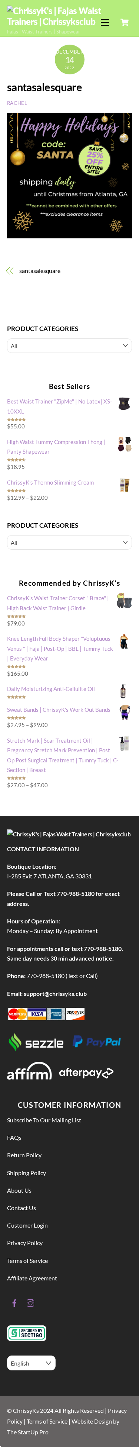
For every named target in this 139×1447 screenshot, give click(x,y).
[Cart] (124, 22)
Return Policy (24, 1154)
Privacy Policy (25, 1242)
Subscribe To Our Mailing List (44, 1119)
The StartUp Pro (28, 1431)
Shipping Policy (26, 1172)
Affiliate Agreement (32, 1278)
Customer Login (27, 1225)
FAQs (14, 1137)
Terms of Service (27, 1260)
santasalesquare (44, 87)
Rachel (17, 103)
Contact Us (21, 1207)
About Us (19, 1190)
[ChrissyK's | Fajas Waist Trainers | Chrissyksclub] (68, 21)
